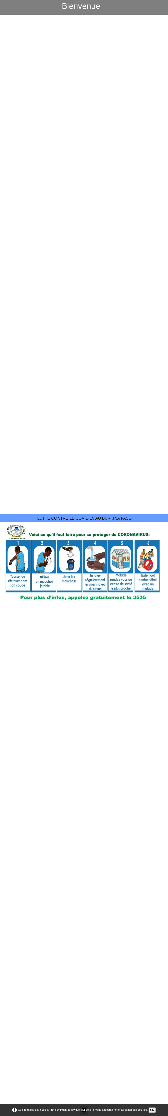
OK (152, 1109)
